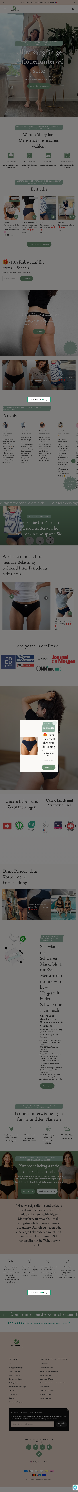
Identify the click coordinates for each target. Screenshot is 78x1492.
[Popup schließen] (54, 723)
